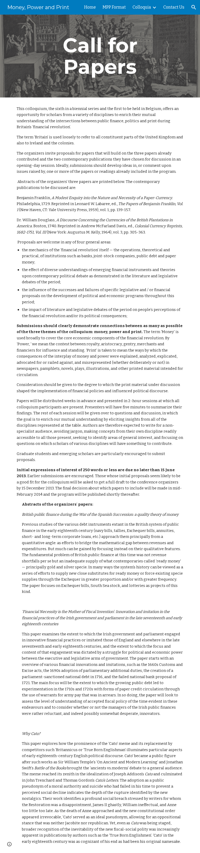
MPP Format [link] (114, 7)
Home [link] (90, 7)
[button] (194, 7)
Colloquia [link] (142, 7)
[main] (100, 56)
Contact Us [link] (173, 7)
